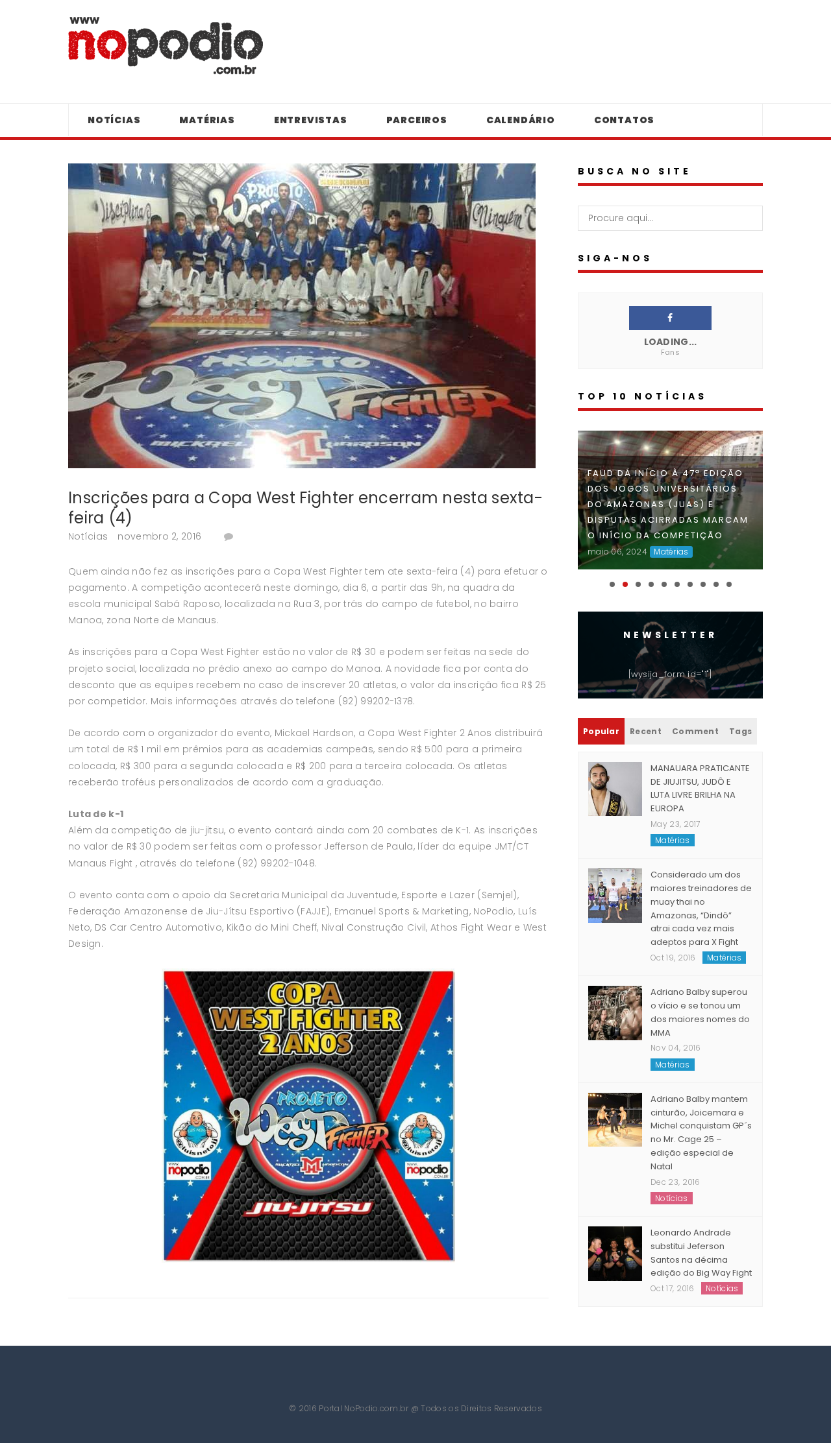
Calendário (520, 119)
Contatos (624, 119)
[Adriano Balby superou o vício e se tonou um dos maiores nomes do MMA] (615, 1012)
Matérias (206, 119)
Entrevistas (310, 119)
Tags (740, 731)
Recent (646, 731)
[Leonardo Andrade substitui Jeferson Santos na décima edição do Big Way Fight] (615, 1252)
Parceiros (416, 119)
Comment (695, 731)
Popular (601, 731)
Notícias (114, 119)
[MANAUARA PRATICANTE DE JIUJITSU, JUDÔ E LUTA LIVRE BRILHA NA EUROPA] (615, 787)
